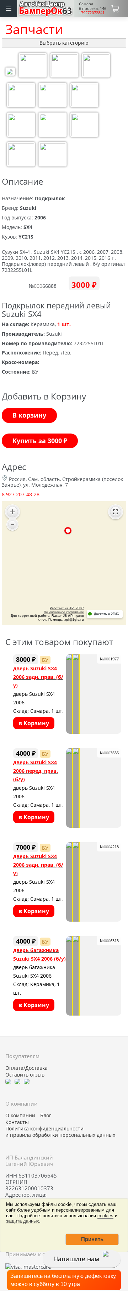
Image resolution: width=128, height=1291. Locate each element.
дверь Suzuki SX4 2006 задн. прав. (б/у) (38, 677)
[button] (92, 1239)
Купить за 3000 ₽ (39, 440)
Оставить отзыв (24, 1075)
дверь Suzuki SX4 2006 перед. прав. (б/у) (35, 771)
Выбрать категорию (64, 42)
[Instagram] (27, 1081)
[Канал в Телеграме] (8, 1081)
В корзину (29, 415)
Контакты (17, 1122)
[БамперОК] (45, 7)
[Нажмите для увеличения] (10, 72)
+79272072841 (92, 12)
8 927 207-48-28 (20, 494)
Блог (45, 1115)
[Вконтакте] (17, 1081)
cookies (105, 1215)
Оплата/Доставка (26, 1068)
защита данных (22, 1221)
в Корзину (33, 723)
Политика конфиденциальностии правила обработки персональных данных (60, 1131)
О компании (20, 1115)
